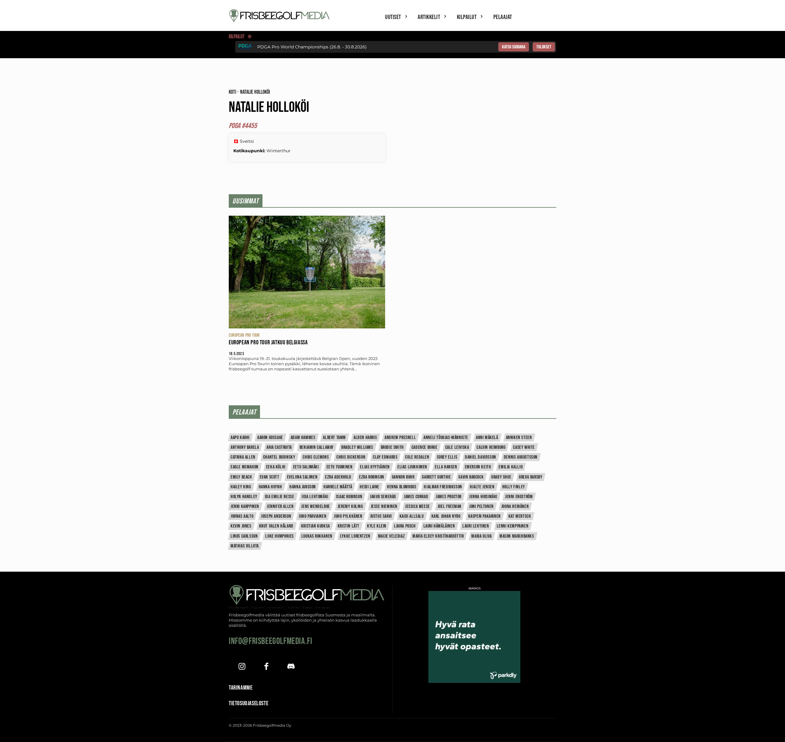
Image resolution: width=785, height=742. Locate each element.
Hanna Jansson (302, 487)
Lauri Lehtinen (475, 526)
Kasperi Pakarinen (484, 516)
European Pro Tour (244, 335)
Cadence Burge (425, 447)
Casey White (524, 447)
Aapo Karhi (240, 438)
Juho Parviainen (312, 516)
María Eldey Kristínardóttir (438, 536)
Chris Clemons (316, 457)
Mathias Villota (245, 546)
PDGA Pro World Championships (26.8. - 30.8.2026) (312, 47)
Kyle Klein (376, 526)
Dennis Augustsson (521, 457)
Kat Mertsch (519, 516)
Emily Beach (241, 477)
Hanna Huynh (270, 487)
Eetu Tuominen (340, 467)
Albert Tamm (334, 438)
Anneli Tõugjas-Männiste (445, 438)
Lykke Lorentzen (355, 536)
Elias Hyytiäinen (375, 467)
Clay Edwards (385, 457)
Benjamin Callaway (317, 447)
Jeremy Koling (350, 506)
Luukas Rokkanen (316, 536)
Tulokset (543, 47)
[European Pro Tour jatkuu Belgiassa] (307, 272)
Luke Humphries (279, 536)
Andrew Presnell (400, 438)
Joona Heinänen (515, 506)
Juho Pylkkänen (348, 516)
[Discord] (291, 667)
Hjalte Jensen (482, 487)
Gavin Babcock (471, 477)
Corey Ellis (447, 457)
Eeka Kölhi (275, 467)
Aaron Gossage (270, 438)
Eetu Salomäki (306, 467)
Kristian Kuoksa (315, 526)
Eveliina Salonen (302, 477)
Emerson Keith (478, 467)
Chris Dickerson (350, 457)
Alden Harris (365, 438)
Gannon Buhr (403, 477)
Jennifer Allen (280, 506)
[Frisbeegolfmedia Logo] (280, 15)
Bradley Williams (357, 447)
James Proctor (448, 497)
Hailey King (241, 487)
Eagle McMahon (244, 467)
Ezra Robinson (371, 477)
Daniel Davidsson (480, 457)
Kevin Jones (241, 526)
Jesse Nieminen (384, 506)
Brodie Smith (392, 447)
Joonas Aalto (242, 516)
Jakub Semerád (383, 497)
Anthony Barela (245, 447)
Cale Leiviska (457, 447)
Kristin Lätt (348, 526)
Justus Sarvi (381, 516)
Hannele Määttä (338, 487)
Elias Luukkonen (412, 467)
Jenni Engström (519, 497)
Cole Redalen (417, 457)
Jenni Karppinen (245, 506)
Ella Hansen (446, 467)
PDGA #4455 (243, 125)
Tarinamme (240, 687)
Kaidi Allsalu (412, 516)
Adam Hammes (303, 438)
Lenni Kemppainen (513, 526)
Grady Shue (501, 477)
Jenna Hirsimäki (483, 497)
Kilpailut (237, 36)
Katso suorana (513, 47)
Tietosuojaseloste (248, 703)
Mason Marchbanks (517, 536)
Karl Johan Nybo (446, 516)
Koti (232, 92)
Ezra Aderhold (338, 477)
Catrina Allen (243, 457)
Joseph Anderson (276, 516)
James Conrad (416, 497)
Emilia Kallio (511, 467)
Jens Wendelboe (315, 506)
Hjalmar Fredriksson (443, 487)
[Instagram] (242, 667)
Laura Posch (405, 526)
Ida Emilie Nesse (279, 497)
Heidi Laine (369, 487)
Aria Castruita (279, 447)
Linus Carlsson (244, 536)
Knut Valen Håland (276, 526)
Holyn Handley (244, 497)
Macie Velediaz (391, 536)
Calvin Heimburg (491, 447)
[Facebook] (266, 667)
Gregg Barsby (530, 477)
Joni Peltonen (481, 506)
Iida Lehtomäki (315, 497)
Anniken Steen (519, 438)
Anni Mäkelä (487, 438)
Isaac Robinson (349, 497)
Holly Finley (513, 487)
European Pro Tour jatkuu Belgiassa (268, 342)
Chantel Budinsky (279, 457)
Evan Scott (269, 477)
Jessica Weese (417, 506)
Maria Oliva (481, 536)
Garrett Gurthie (436, 477)
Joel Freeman (449, 506)
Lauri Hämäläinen (439, 526)
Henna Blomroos (401, 487)
